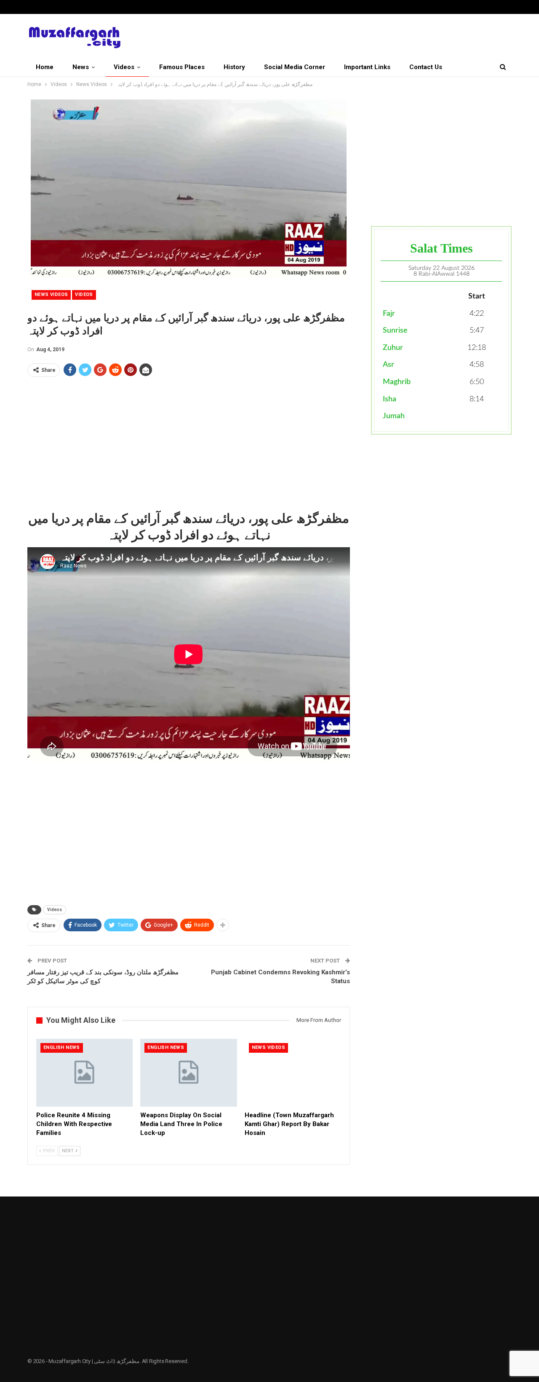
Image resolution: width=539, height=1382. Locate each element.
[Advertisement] (188, 443)
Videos (124, 67)
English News (61, 1047)
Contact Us (425, 67)
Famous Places (182, 67)
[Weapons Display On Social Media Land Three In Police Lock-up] (188, 1073)
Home (44, 67)
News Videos (51, 294)
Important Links (367, 67)
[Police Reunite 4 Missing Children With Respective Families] (84, 1073)
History (234, 67)
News (80, 67)
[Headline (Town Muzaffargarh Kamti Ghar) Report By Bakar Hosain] (293, 1073)
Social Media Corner (294, 67)
